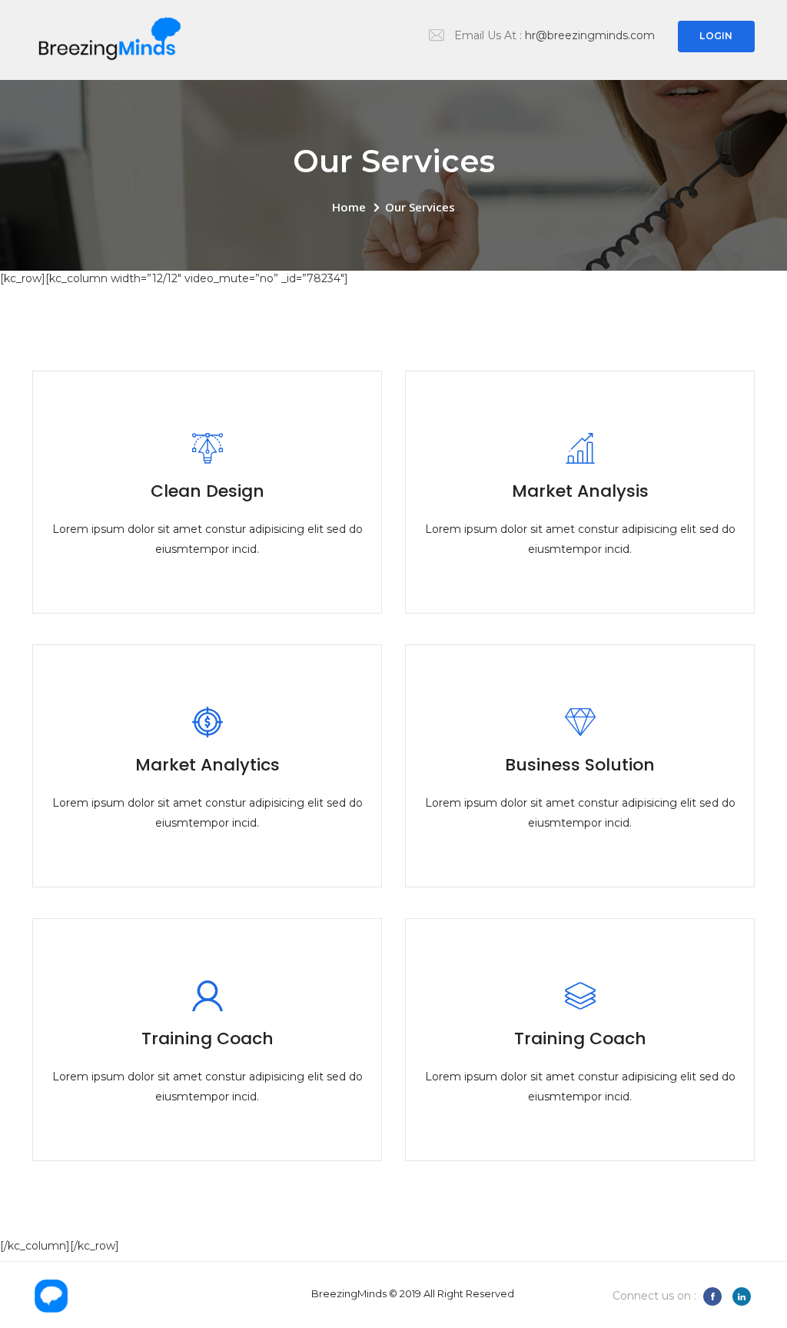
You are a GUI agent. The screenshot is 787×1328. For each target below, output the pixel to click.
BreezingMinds (349, 1293)
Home (349, 207)
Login (715, 36)
